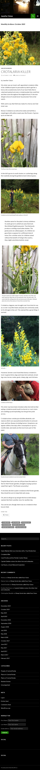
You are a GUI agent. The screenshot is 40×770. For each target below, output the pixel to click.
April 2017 (4, 651)
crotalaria (15, 522)
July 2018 (4, 630)
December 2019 (6, 606)
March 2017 (4, 655)
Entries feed (4, 701)
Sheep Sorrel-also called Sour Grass (18, 577)
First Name (4, 720)
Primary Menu (37, 16)
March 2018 (4, 637)
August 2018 (5, 627)
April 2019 (4, 616)
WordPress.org (5, 708)
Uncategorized (6, 68)
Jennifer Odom (7, 16)
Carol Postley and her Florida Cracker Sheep (14, 558)
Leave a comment (20, 75)
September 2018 (6, 623)
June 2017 (4, 644)
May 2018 (4, 634)
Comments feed (6, 704)
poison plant (26, 522)
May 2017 (4, 648)
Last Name (4, 724)
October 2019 (5, 609)
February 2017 (5, 658)
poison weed (6, 524)
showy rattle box (8, 527)
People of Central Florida (8, 671)
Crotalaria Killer (16, 72)
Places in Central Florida (8, 674)
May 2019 (4, 613)
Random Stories (6, 681)
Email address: (5, 728)
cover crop (6, 522)
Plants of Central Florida (8, 678)
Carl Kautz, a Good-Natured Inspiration (13, 565)
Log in (3, 697)
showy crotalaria (18, 524)
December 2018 (6, 620)
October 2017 (5, 641)
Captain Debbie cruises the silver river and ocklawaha (17, 561)
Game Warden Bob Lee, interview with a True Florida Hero (18, 551)
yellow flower (21, 527)
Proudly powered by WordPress (9, 767)
